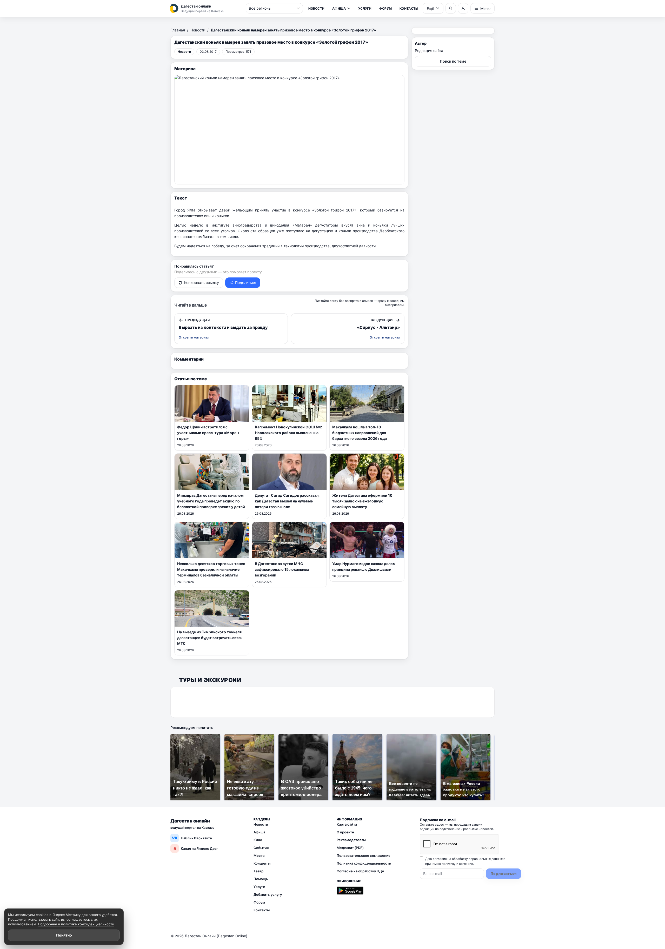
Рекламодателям (351, 840)
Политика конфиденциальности (364, 863)
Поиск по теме (453, 61)
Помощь (261, 879)
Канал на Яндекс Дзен (196, 848)
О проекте (345, 832)
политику (449, 864)
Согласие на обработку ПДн (360, 871)
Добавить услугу (268, 894)
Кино (258, 840)
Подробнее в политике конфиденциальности (76, 924)
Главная (177, 30)
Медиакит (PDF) (350, 848)
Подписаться (503, 873)
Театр (258, 871)
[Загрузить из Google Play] (350, 890)
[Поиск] (450, 8)
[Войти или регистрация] (463, 8)
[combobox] (272, 8)
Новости (316, 8)
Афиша (339, 8)
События (261, 848)
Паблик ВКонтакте (192, 838)
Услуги (364, 8)
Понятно (64, 935)
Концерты (262, 863)
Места (259, 855)
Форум (385, 8)
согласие (466, 864)
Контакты (409, 8)
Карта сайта (347, 824)
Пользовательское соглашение (363, 855)
